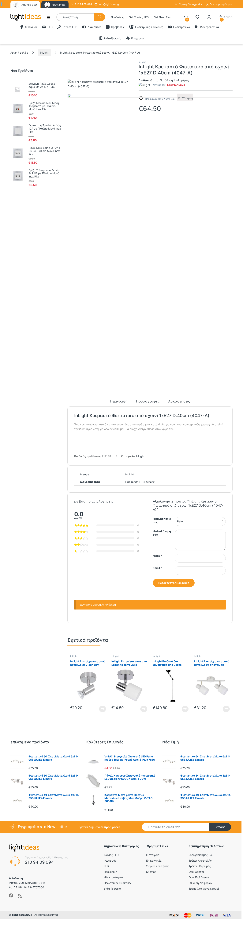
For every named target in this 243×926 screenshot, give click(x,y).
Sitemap (151, 871)
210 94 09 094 (83, 4)
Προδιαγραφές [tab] (148, 401)
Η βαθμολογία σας (162, 520)
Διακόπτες (94, 27)
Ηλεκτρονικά (181, 27)
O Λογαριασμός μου (201, 854)
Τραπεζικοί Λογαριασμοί (204, 888)
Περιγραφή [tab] (119, 401)
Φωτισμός (31, 27)
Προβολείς (117, 17)
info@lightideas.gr (109, 4)
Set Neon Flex (162, 17)
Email (157, 568)
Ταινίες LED (69, 27)
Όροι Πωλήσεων (199, 877)
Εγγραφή (220, 826)
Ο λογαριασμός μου (221, 4)
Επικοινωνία (153, 860)
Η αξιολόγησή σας (162, 533)
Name (157, 555)
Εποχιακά (137, 38)
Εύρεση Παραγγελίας (190, 4)
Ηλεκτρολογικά (209, 27)
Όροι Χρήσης (196, 871)
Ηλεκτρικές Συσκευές (149, 27)
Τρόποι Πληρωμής (200, 866)
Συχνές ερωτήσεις (157, 866)
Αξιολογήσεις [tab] (179, 401)
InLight (44, 52)
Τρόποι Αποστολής (200, 860)
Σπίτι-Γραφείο (112, 38)
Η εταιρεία (152, 854)
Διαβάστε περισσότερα (98, 709)
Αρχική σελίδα (19, 52)
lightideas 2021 (22, 914)
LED (49, 27)
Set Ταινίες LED (139, 17)
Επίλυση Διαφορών (200, 883)
